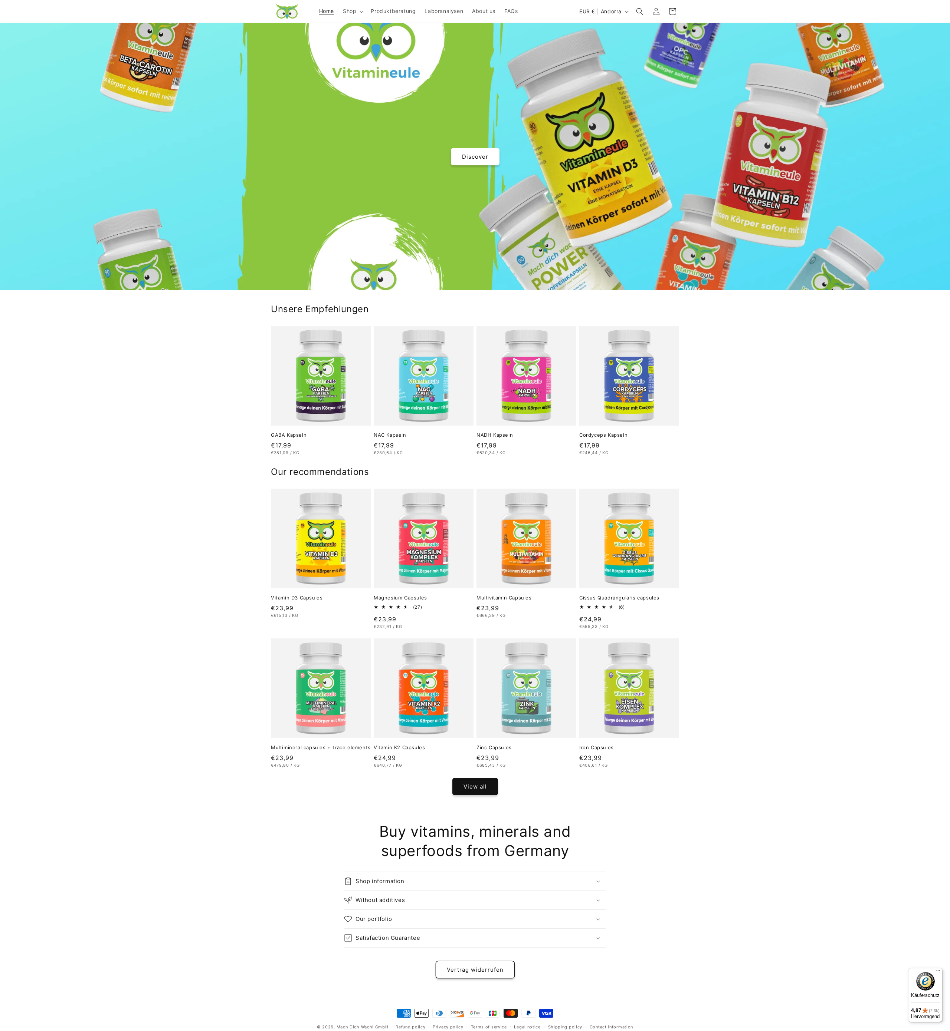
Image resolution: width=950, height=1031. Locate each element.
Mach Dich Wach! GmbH (363, 1027)
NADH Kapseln (494, 435)
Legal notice (527, 1027)
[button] (352, 11)
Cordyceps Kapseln (603, 435)
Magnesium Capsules (400, 598)
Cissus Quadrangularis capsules (619, 598)
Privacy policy (448, 1027)
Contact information (611, 1027)
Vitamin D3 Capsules (296, 598)
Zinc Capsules (494, 747)
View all (475, 786)
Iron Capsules (596, 747)
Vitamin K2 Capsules (399, 747)
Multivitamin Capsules (504, 598)
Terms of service (489, 1027)
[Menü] (938, 972)
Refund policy (410, 1027)
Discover (475, 156)
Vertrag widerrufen (475, 969)
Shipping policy (565, 1027)
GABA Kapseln (289, 435)
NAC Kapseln (390, 435)
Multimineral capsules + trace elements (321, 747)
